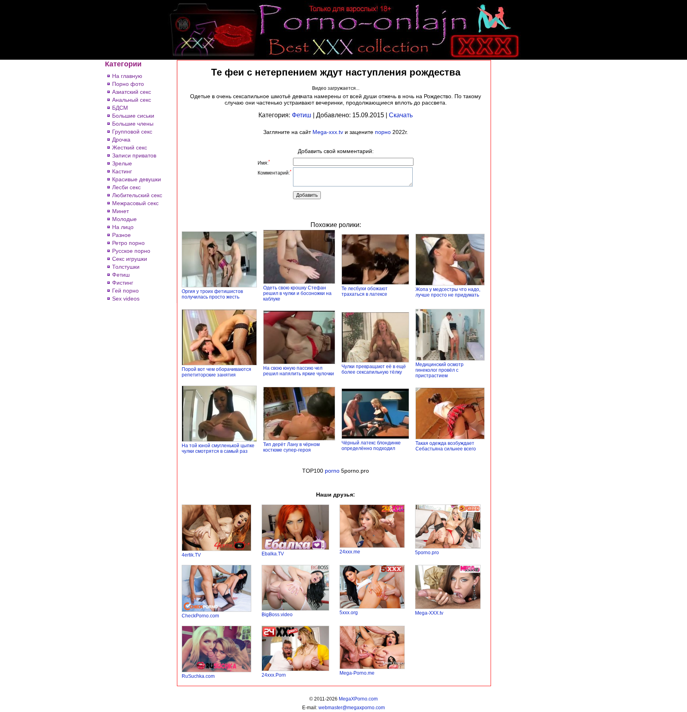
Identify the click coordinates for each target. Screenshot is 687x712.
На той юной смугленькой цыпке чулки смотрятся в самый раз (218, 448)
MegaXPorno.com (358, 699)
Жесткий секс (129, 147)
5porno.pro (427, 552)
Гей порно (125, 290)
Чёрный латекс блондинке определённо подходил (371, 445)
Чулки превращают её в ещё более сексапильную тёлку (374, 369)
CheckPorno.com (200, 616)
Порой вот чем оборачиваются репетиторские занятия (216, 372)
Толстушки (126, 267)
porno (332, 471)
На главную (127, 76)
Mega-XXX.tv (429, 613)
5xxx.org (349, 612)
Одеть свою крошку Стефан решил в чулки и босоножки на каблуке (297, 293)
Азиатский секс (131, 92)
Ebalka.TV (273, 554)
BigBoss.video (277, 614)
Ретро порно (128, 243)
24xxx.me (350, 552)
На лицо (123, 227)
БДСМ (120, 108)
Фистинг (122, 282)
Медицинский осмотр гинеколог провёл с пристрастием (439, 370)
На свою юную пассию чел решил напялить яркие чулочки (298, 370)
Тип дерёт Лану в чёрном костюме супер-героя (291, 447)
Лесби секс (126, 187)
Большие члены (132, 123)
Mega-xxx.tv (327, 132)
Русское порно (131, 251)
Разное (121, 235)
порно (383, 132)
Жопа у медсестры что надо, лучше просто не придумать (447, 292)
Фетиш (121, 275)
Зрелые (122, 163)
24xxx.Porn (274, 675)
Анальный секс (131, 100)
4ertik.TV (191, 555)
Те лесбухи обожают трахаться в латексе (365, 291)
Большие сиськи (133, 116)
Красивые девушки (136, 179)
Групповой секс (132, 131)
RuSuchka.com (198, 676)
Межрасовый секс (135, 203)
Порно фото (128, 84)
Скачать (401, 115)
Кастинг (122, 171)
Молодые (124, 219)
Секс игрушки (129, 259)
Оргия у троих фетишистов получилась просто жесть (212, 294)
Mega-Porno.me (357, 673)
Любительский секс (137, 195)
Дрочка (121, 139)
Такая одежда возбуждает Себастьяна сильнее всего (445, 446)
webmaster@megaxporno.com (351, 707)
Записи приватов (134, 155)
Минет (120, 211)
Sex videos (126, 298)
